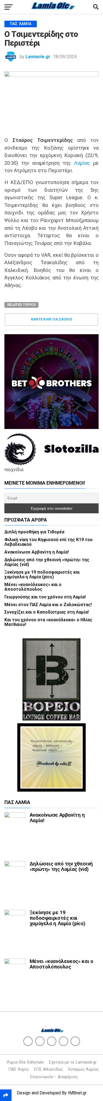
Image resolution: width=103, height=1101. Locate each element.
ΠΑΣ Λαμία (18, 1069)
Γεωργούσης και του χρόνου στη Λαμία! (45, 597)
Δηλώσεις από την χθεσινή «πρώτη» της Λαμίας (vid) (46, 562)
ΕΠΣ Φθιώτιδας (48, 1069)
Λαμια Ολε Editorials (25, 1062)
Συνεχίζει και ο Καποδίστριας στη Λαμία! (46, 612)
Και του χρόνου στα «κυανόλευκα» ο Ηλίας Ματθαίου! (48, 622)
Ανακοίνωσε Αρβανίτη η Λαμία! (36, 552)
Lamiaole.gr (38, 56)
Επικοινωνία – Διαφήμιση (53, 1076)
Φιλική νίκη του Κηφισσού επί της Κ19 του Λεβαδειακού (48, 542)
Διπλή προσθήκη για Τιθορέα (34, 532)
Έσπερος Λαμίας (83, 1069)
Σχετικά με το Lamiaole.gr (73, 1062)
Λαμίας (82, 163)
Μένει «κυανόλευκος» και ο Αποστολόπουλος (33, 587)
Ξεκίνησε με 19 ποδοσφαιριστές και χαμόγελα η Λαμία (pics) (42, 575)
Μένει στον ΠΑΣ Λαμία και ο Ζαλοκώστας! (48, 604)
